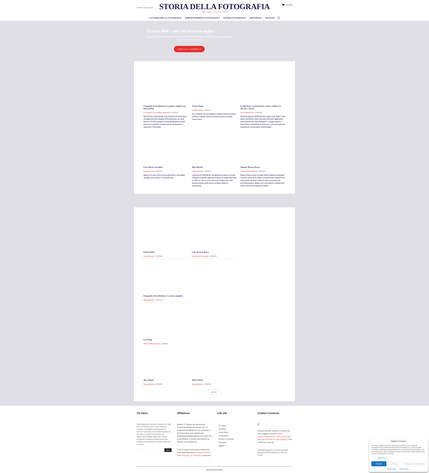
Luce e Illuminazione (247, 112)
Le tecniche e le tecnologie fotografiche (156, 112)
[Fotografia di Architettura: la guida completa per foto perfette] (166, 86)
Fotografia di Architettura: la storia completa (163, 296)
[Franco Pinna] (214, 86)
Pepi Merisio (197, 167)
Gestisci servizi (382, 457)
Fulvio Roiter (149, 252)
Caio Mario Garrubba (153, 167)
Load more (214, 392)
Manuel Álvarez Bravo (250, 167)
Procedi (379, 464)
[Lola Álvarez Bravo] (214, 232)
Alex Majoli (148, 380)
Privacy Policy (404, 469)
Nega (395, 464)
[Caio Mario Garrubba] (166, 147)
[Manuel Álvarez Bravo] (263, 147)
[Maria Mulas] (214, 360)
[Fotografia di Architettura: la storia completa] (166, 276)
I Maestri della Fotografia (248, 171)
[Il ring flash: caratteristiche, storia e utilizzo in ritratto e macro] (263, 86)
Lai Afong (147, 339)
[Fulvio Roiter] (166, 232)
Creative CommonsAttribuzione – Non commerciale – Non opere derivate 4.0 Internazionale (274, 437)
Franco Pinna (198, 106)
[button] (278, 17)
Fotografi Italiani (197, 110)
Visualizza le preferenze (414, 464)
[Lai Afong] (166, 320)
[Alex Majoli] (166, 360)
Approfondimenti (148, 300)
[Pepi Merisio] (214, 147)
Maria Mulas (197, 380)
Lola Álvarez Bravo (200, 252)
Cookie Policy (391, 469)
